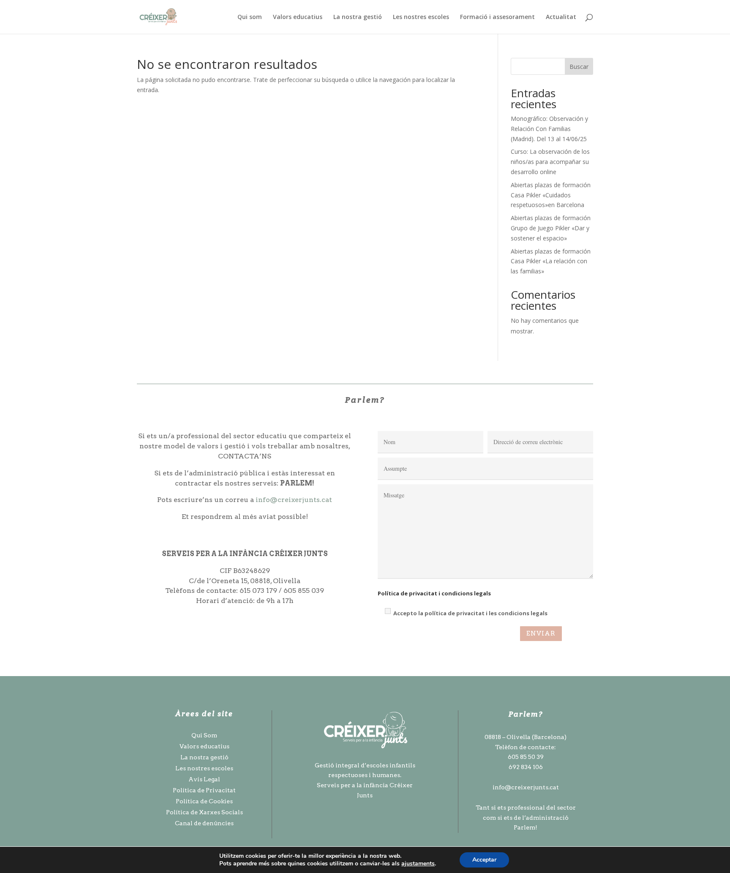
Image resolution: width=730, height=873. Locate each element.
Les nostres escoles (421, 17)
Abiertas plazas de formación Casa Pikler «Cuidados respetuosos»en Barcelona (551, 195)
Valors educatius (297, 17)
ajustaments (418, 864)
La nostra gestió (357, 17)
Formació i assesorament (497, 17)
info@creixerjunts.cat (294, 500)
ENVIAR (541, 633)
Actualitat (561, 17)
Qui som (249, 17)
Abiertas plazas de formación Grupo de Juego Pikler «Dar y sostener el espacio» (551, 228)
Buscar (578, 67)
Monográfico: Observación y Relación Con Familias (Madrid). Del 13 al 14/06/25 (549, 129)
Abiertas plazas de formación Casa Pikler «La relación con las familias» (551, 261)
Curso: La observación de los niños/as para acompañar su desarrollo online (550, 161)
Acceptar (484, 860)
